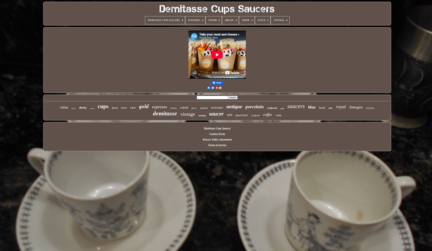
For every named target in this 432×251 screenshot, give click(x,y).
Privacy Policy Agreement (217, 139)
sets (229, 115)
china (64, 107)
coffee (267, 114)
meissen (370, 108)
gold (144, 106)
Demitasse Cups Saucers (217, 128)
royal (341, 106)
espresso (159, 106)
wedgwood (272, 108)
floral (115, 107)
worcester (217, 107)
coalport (255, 115)
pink (282, 108)
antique (234, 106)
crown (92, 108)
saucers (296, 106)
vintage (187, 114)
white (278, 115)
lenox (74, 108)
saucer (216, 114)
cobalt (184, 107)
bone (124, 107)
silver (330, 108)
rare (133, 107)
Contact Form (217, 133)
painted (241, 115)
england (204, 108)
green (194, 108)
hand (322, 107)
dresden (173, 108)
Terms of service (217, 145)
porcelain (255, 106)
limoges (356, 107)
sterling (202, 115)
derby (83, 107)
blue (312, 107)
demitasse (165, 113)
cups (103, 106)
